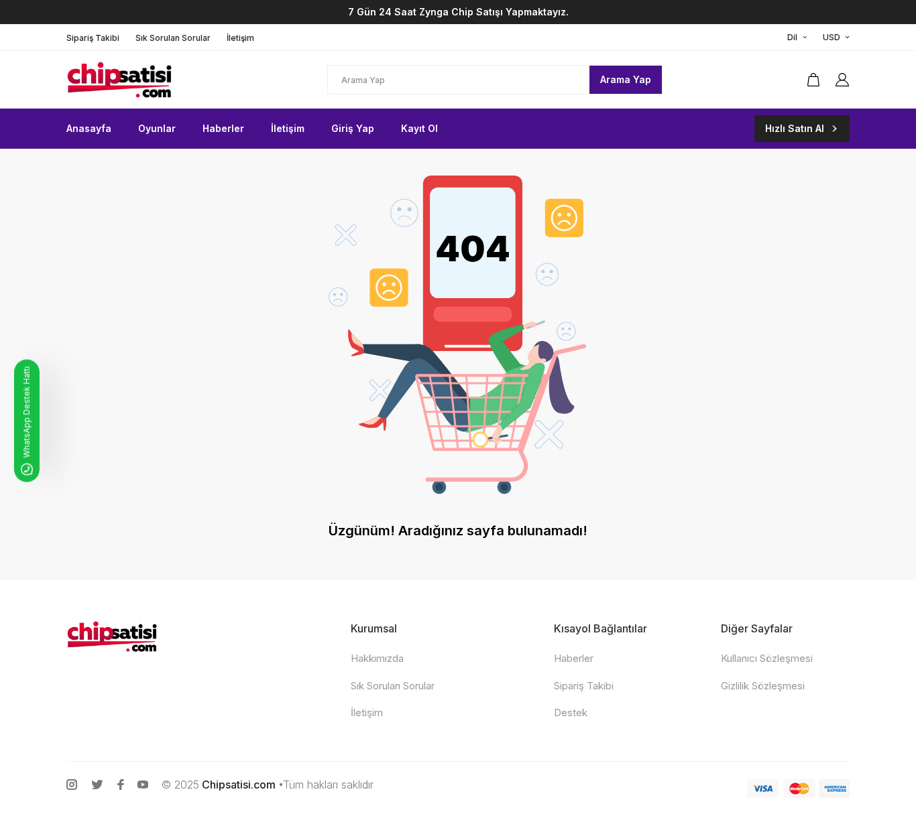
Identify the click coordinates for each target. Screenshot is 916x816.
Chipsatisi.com (239, 784)
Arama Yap (625, 79)
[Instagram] (71, 784)
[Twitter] (97, 784)
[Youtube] (142, 784)
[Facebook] (120, 784)
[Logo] (153, 79)
